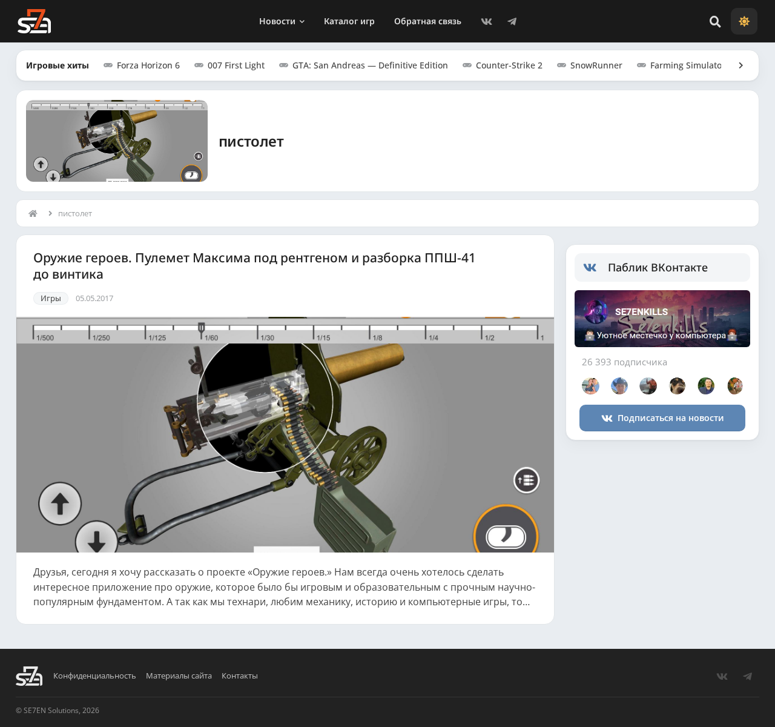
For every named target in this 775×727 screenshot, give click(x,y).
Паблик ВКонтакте (658, 267)
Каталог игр (349, 21)
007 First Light (236, 65)
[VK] (487, 21)
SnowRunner (596, 65)
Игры (51, 298)
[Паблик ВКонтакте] (595, 268)
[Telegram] (512, 21)
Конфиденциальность (94, 676)
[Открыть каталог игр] (735, 65)
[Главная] (35, 213)
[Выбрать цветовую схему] (744, 21)
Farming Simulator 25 (693, 65)
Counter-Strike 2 (509, 65)
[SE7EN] (34, 21)
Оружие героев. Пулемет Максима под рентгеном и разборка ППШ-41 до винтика (254, 266)
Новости (277, 21)
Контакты (240, 676)
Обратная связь (427, 21)
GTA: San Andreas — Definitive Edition (370, 65)
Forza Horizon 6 (148, 65)
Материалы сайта (179, 676)
